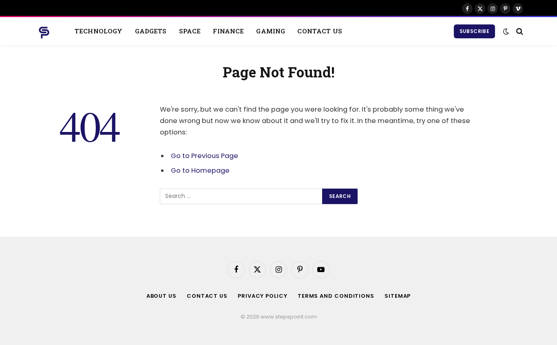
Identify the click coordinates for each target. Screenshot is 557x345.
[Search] (519, 31)
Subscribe (474, 31)
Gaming (270, 31)
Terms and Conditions (336, 296)
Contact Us (319, 31)
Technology (99, 31)
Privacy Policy (262, 296)
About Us (161, 296)
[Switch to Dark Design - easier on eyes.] (506, 31)
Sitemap (398, 296)
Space (190, 31)
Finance (228, 31)
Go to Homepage (200, 170)
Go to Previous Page (204, 155)
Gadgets (151, 31)
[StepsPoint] (44, 31)
